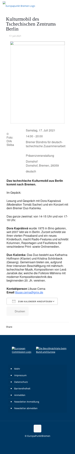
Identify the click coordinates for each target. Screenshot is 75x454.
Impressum (20, 375)
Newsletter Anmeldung (26, 401)
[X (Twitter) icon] (39, 441)
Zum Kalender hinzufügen (34, 301)
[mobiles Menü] (70, 5)
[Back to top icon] (37, 428)
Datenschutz (21, 382)
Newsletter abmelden (26, 408)
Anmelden (19, 395)
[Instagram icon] (31, 441)
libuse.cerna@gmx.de (29, 292)
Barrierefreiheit (22, 388)
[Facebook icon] (35, 441)
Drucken (20, 311)
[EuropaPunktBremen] (19, 5)
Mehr (17, 368)
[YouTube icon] (43, 441)
